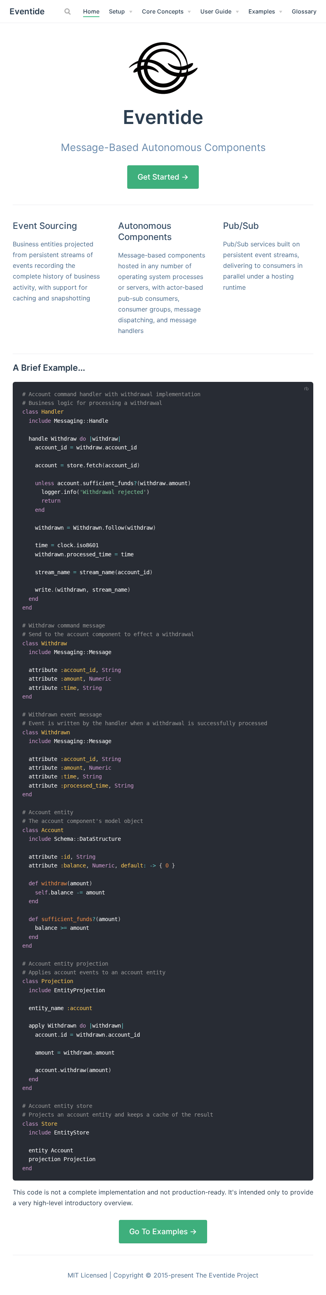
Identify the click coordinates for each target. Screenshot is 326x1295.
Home (91, 11)
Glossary (304, 11)
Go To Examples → (163, 1231)
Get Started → (163, 177)
